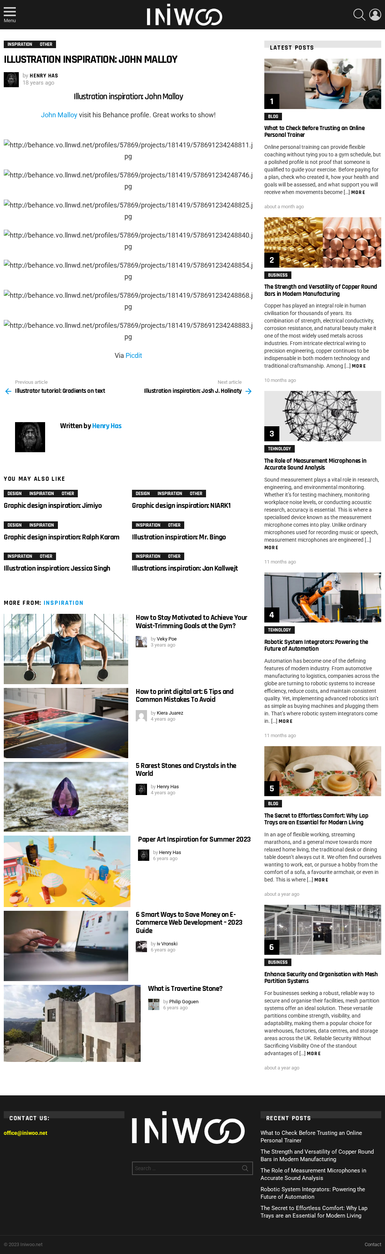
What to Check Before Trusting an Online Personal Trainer (314, 131)
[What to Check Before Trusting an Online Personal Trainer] (322, 84)
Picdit (134, 355)
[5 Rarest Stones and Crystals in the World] (66, 797)
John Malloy (59, 115)
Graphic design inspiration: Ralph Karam (62, 537)
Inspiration (41, 494)
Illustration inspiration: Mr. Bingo (179, 537)
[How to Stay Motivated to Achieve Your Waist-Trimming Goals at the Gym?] (66, 649)
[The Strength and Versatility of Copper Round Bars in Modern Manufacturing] (322, 242)
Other (68, 494)
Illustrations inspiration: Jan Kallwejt (185, 568)
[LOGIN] (375, 14)
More (358, 192)
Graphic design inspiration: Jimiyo (53, 505)
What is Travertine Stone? (185, 989)
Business (278, 275)
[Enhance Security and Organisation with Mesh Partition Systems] (322, 930)
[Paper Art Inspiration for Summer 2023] (67, 871)
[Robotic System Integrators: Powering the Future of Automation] (322, 597)
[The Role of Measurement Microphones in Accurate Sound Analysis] (322, 416)
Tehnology (279, 449)
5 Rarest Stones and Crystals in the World (186, 769)
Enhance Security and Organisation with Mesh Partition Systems (321, 977)
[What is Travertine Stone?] (72, 1023)
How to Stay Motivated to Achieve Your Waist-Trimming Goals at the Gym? (191, 621)
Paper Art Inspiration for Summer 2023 (194, 839)
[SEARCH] (359, 14)
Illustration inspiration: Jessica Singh (57, 568)
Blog (273, 117)
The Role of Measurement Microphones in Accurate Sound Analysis (315, 464)
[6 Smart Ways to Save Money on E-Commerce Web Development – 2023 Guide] (66, 946)
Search (245, 1170)
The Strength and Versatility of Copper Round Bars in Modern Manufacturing (320, 290)
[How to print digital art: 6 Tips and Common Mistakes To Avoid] (66, 723)
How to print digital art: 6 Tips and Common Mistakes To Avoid (184, 695)
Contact (373, 1244)
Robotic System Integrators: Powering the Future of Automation (316, 645)
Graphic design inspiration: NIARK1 (181, 505)
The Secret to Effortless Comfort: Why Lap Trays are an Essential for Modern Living (316, 819)
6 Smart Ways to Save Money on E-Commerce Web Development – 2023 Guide (189, 923)
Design (15, 494)
